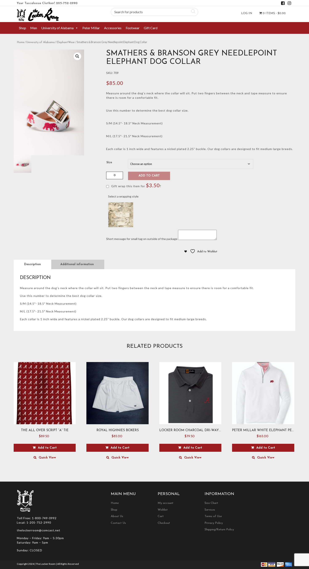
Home (20, 42)
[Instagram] (289, 3)
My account (165, 503)
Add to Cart (149, 175)
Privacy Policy (214, 523)
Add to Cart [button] (47, 447)
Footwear (133, 28)
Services (210, 509)
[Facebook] (283, 3)
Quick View (47, 457)
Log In (246, 13)
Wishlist (163, 509)
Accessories (112, 28)
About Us (117, 516)
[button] (77, 56)
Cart (161, 516)
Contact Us (118, 523)
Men (33, 28)
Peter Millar (91, 28)
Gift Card (150, 28)
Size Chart (211, 503)
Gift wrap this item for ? (135, 185)
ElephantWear (66, 42)
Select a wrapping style (123, 196)
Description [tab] (32, 264)
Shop (22, 28)
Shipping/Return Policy (219, 529)
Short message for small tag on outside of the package (141, 239)
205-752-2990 (67, 3)
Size (109, 162)
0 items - (274, 13)
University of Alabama (57, 28)
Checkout (164, 523)
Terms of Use (213, 516)
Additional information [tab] (77, 264)
